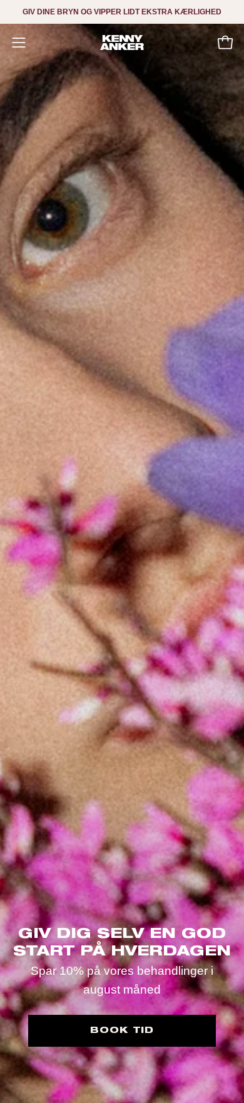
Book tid (122, 1030)
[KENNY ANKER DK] (122, 42)
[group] (122, 12)
